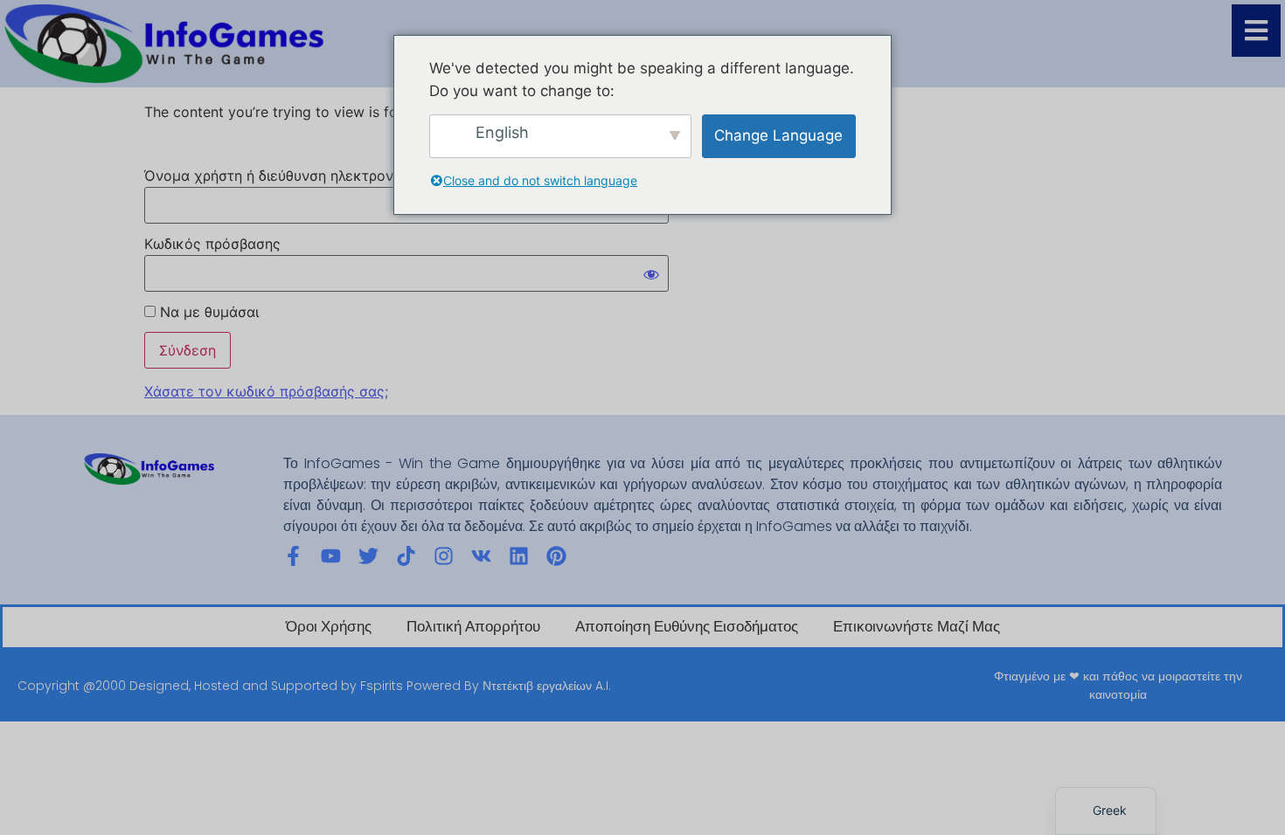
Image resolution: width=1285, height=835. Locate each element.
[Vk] (481, 556)
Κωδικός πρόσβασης (212, 244)
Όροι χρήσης (329, 627)
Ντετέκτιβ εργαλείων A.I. (547, 685)
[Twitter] (368, 556)
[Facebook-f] (293, 556)
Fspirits (381, 685)
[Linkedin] (519, 556)
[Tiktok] (406, 556)
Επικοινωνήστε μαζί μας (916, 627)
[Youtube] (331, 556)
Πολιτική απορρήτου (473, 627)
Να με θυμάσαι (207, 312)
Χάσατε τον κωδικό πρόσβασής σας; (266, 391)
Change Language (778, 135)
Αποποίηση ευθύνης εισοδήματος (686, 627)
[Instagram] (444, 556)
